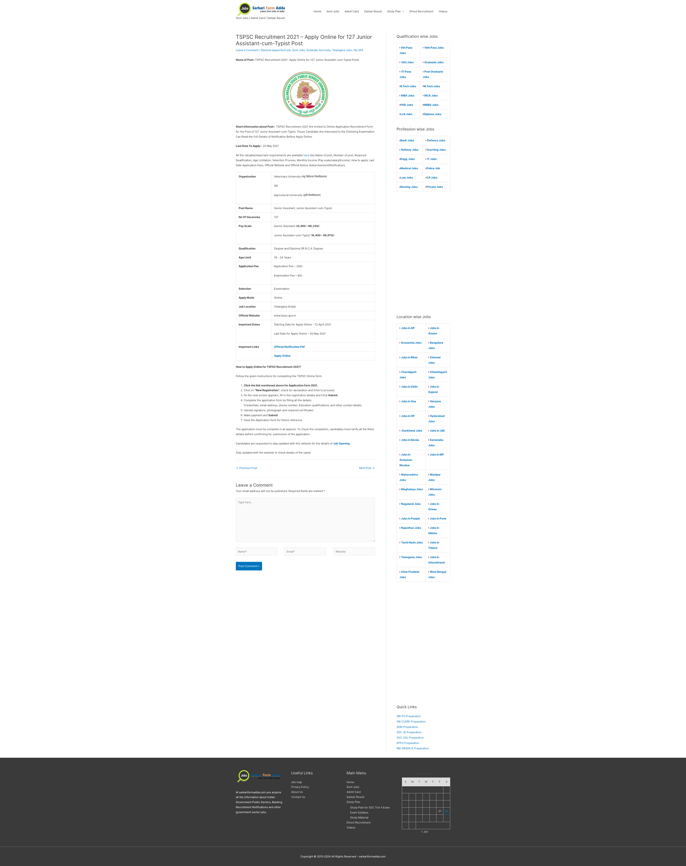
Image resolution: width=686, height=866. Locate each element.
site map (296, 782)
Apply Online (282, 355)
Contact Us (298, 797)
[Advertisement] (423, 252)
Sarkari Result (373, 11)
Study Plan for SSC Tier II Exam (370, 807)
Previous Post (246, 468)
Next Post (367, 468)
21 (439, 811)
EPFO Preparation (408, 743)
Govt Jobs (333, 11)
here (306, 155)
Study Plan (394, 11)
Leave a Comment (247, 50)
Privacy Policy (300, 787)
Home (317, 11)
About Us (297, 792)
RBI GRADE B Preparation (413, 748)
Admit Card (352, 11)
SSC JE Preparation (409, 732)
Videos (443, 11)
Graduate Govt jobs (318, 50)
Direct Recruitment (421, 11)
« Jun (424, 831)
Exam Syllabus (359, 812)
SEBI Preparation (407, 727)
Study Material (359, 817)
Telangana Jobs (342, 50)
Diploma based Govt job (276, 50)
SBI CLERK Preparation (411, 721)
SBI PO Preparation (409, 716)
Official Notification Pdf (289, 346)
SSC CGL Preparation (410, 737)
